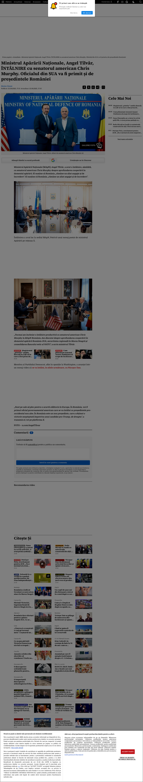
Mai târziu (73, 13)
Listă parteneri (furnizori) (74, 755)
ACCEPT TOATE (128, 751)
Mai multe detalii (17, 748)
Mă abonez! (87, 13)
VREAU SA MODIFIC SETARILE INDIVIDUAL (127, 758)
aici (19, 766)
